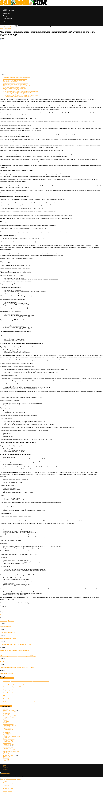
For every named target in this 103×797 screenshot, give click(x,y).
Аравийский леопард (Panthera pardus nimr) (15, 88)
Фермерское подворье (8, 16)
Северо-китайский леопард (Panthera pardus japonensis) (18, 92)
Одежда (6, 734)
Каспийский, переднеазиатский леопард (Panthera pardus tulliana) (20, 95)
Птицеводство (8, 740)
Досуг (4, 21)
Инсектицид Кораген (7, 621)
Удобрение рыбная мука (8, 638)
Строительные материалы (11, 751)
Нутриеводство (8, 729)
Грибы (6, 714)
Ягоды (6, 760)
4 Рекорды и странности (10, 81)
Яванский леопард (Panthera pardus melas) (14, 87)
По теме (6, 737)
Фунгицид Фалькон (6, 673)
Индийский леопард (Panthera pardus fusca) (14, 84)
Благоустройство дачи (8, 10)
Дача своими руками (9, 715)
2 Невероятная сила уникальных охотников (15, 79)
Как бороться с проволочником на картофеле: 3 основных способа (19, 701)
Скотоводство (7, 748)
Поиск (16, 25)
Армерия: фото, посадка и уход (10, 698)
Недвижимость (7, 728)
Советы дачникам (7, 18)
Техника (6, 752)
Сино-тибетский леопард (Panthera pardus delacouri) (17, 96)
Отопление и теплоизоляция (11, 736)
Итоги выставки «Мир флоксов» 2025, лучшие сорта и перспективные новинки (22, 686)
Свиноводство (8, 747)
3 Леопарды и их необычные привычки (14, 80)
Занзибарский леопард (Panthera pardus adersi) (16, 94)
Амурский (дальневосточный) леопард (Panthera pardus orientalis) (20, 91)
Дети (5, 718)
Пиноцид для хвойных (7, 632)
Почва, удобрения (8, 739)
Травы (6, 753)
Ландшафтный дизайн (10, 725)
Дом (5, 720)
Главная (5, 9)
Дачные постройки (9, 717)
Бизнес (6, 709)
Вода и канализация (9, 711)
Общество (6, 730)
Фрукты (6, 758)
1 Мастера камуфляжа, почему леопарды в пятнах (16, 77)
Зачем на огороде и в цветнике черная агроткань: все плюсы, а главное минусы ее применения (26, 681)
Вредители (7, 713)
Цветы (6, 759)
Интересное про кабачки (9, 689)
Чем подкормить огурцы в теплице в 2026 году (15, 644)
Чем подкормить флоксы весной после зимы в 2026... (17, 667)
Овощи (6, 732)
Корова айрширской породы (10, 692)
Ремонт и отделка (9, 744)
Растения (7, 743)
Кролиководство (8, 724)
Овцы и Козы (7, 733)
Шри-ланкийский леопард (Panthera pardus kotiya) (16, 85)
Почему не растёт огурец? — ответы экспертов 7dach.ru (16, 684)
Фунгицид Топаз (5, 626)
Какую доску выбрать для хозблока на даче (14, 650)
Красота (6, 722)
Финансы (6, 756)
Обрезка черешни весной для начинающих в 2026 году (18, 656)
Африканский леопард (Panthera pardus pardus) (15, 83)
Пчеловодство (8, 741)
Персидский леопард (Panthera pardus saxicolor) (16, 89)
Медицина (6, 726)
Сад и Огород (6, 13)
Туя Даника (4, 662)
